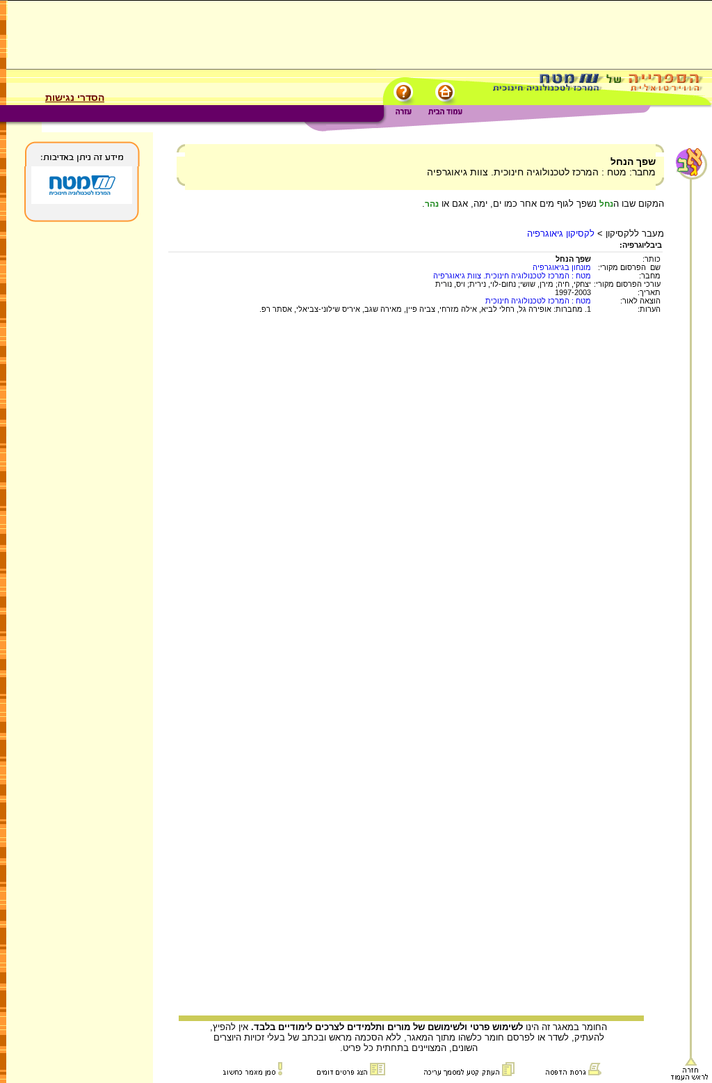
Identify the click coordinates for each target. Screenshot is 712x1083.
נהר (432, 204)
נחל (606, 204)
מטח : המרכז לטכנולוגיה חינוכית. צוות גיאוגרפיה (512, 275)
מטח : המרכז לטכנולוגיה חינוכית (538, 301)
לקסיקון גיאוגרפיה (560, 233)
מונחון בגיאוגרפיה (562, 267)
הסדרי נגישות (74, 97)
